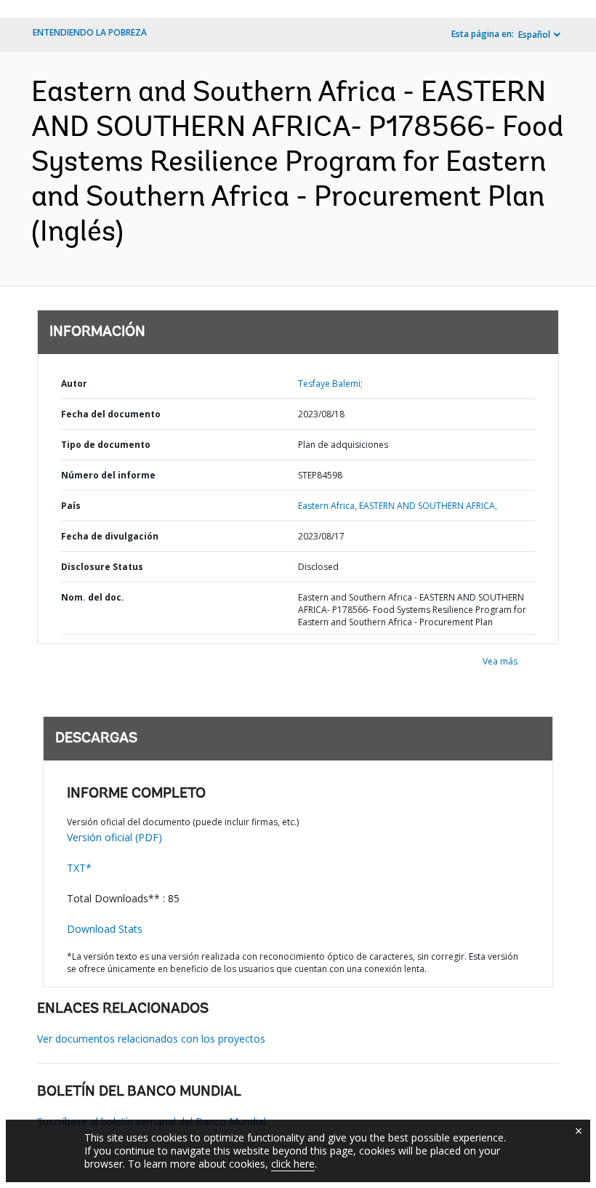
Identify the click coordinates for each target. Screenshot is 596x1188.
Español (534, 34)
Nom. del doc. (92, 597)
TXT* (79, 868)
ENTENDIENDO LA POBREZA (90, 32)
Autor (74, 383)
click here (293, 1164)
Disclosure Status (102, 567)
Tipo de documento (105, 444)
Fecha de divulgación (109, 536)
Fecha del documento (111, 414)
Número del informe (108, 475)
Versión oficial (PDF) (114, 837)
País (71, 505)
